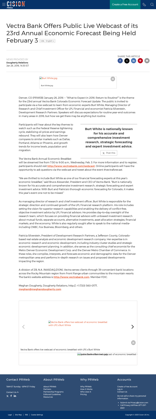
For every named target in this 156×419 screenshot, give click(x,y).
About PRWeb (49, 386)
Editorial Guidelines (52, 394)
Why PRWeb (86, 386)
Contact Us (11, 392)
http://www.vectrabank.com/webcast (71, 166)
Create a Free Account (127, 386)
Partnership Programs (53, 392)
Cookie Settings (37, 415)
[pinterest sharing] (140, 61)
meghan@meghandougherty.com (40, 289)
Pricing (83, 394)
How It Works (86, 389)
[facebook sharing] (120, 61)
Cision (141, 415)
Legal (10, 415)
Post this (110, 153)
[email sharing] (147, 61)
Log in (120, 389)
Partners (47, 389)
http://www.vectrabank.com (71, 277)
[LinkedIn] (15, 395)
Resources (48, 397)
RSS (26, 415)
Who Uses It (85, 392)
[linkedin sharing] (133, 61)
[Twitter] (7, 395)
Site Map (18, 415)
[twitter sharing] (126, 61)
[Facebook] (11, 395)
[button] (152, 4)
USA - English (47, 41)
